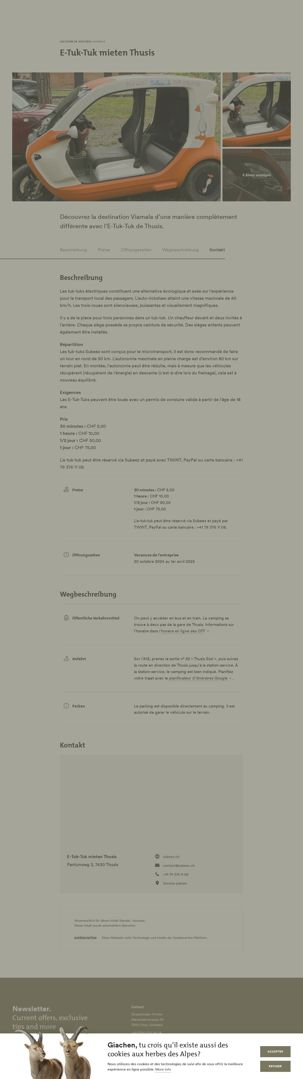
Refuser (275, 1066)
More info (163, 1069)
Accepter (275, 1051)
